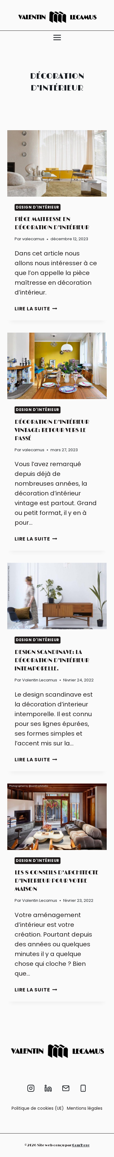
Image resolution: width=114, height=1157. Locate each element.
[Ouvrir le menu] (57, 37)
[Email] (65, 1088)
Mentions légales (84, 1108)
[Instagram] (30, 1088)
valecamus (33, 239)
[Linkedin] (48, 1088)
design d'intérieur (37, 207)
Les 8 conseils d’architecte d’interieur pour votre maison (56, 881)
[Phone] (83, 1088)
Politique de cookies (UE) (38, 1108)
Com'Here (81, 1145)
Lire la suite (36, 308)
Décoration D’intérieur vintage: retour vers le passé (52, 430)
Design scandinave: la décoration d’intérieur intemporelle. (52, 660)
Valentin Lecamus (39, 680)
